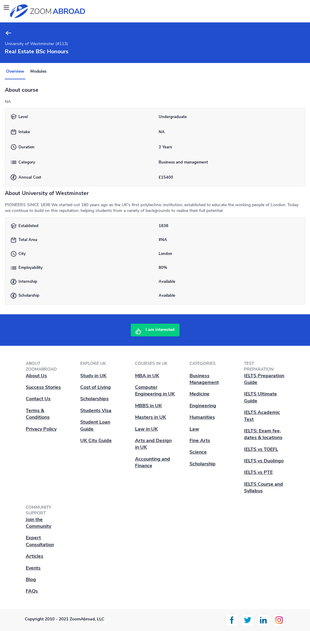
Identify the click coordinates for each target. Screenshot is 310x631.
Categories (203, 363)
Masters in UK (150, 417)
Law (194, 429)
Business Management (204, 379)
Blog (31, 579)
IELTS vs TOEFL (261, 449)
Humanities (202, 417)
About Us (36, 375)
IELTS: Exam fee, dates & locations (263, 434)
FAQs (32, 591)
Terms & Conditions (38, 414)
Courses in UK (151, 363)
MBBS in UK (148, 405)
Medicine (199, 394)
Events (33, 568)
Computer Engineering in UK (155, 390)
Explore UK (93, 363)
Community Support (38, 510)
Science (198, 452)
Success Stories (43, 387)
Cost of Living (95, 387)
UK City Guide (96, 440)
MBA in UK (147, 375)
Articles (34, 556)
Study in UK (93, 375)
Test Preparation (258, 366)
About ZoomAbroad (41, 366)
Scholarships (94, 398)
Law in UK (146, 429)
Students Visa (95, 410)
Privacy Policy (41, 429)
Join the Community (38, 523)
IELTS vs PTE (258, 472)
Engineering (203, 405)
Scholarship (203, 464)
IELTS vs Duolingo (264, 461)
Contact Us (38, 398)
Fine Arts (200, 440)
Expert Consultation (40, 541)
